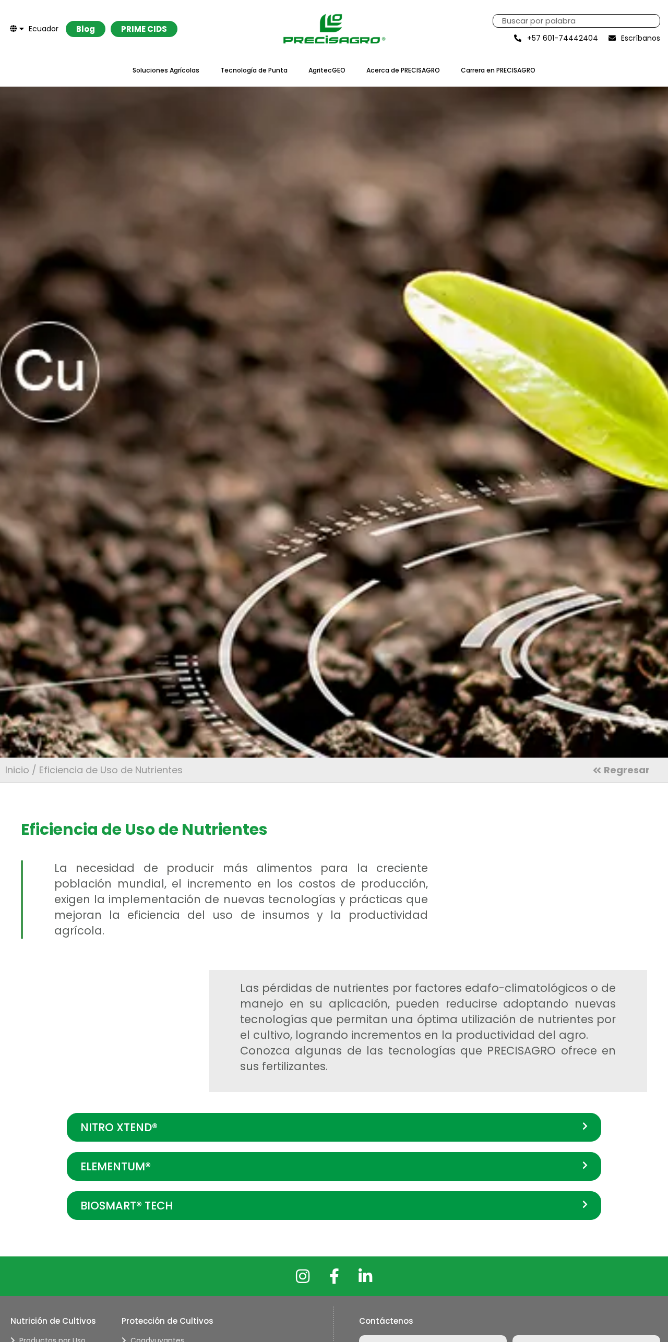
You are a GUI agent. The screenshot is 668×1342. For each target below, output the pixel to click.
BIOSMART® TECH (126, 1205)
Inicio (17, 769)
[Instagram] (303, 1276)
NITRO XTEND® (119, 1127)
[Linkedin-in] (365, 1276)
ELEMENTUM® (115, 1166)
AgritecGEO (326, 70)
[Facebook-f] (334, 1276)
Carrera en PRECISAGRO (498, 70)
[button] (334, 1127)
